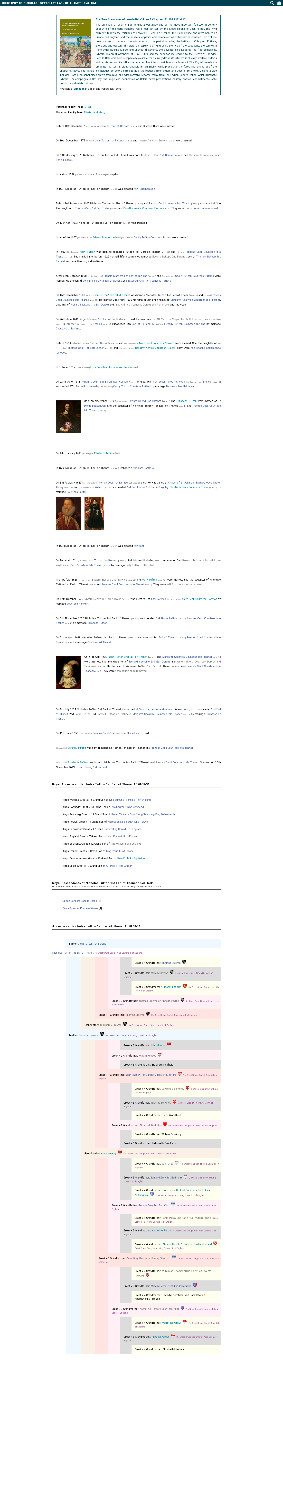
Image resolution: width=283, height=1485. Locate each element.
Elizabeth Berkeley (151, 1125)
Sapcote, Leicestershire (153, 709)
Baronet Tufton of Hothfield (199, 560)
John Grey (167, 1163)
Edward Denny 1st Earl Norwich (91, 343)
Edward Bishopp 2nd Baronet (169, 256)
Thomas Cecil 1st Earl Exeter (92, 208)
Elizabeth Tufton (186, 401)
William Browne (159, 973)
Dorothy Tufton (76, 747)
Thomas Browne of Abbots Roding (159, 1000)
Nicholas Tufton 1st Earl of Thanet (73, 952)
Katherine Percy (161, 1230)
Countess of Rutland (68, 328)
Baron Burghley (160, 487)
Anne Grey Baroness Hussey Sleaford (148, 1258)
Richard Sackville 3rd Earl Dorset (89, 304)
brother (71, 324)
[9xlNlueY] (169, 1045)
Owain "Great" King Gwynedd (127, 807)
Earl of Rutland (141, 324)
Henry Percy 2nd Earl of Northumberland (185, 1217)
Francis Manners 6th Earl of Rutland (125, 275)
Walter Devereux (171, 1322)
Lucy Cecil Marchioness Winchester (111, 367)
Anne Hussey (108, 1153)
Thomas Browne (171, 962)
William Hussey (147, 1055)
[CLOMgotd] (215, 1244)
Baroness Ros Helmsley (180, 386)
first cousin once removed (168, 381)
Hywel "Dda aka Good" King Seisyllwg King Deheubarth (143, 814)
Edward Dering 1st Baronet (145, 401)
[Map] (58, 324)
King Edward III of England (122, 836)
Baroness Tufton (97, 622)
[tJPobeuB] (147, 1275)
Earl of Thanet (167, 637)
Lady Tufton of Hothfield (140, 565)
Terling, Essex (64, 159)
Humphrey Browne (111, 1025)
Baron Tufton (169, 618)
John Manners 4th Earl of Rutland (102, 280)
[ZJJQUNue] (176, 1163)
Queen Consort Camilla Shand (79, 900)
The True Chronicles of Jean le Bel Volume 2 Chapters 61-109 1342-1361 (141, 19)
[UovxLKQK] (187, 1088)
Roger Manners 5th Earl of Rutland (100, 319)
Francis (97, 324)
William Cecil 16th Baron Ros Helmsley (105, 381)
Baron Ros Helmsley (88, 386)
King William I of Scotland (125, 843)
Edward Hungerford (104, 237)
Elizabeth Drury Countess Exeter (189, 487)
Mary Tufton (87, 251)
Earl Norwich (158, 599)
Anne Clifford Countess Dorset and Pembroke (142, 304)
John (186, 709)
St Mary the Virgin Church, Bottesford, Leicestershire (189, 319)
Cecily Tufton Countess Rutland (153, 237)
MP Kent (139, 545)
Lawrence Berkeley (172, 1088)
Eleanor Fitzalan (172, 987)
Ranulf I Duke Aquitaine (131, 858)
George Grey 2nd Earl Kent (154, 1205)
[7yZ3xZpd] (185, 1322)
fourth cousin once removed (201, 208)
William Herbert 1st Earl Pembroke (171, 1286)
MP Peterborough (144, 188)
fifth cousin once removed (131, 671)
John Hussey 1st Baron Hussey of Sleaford (150, 1074)
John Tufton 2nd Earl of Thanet (111, 295)
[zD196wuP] (152, 1195)
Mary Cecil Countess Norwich (156, 343)
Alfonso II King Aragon (119, 865)
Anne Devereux (161, 1336)
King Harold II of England (127, 829)
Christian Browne (158, 140)
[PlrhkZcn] (185, 987)
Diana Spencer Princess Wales (80, 908)
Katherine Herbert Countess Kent (159, 1308)
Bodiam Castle (142, 468)
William (99, 487)
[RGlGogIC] (184, 962)
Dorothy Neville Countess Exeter (142, 208)
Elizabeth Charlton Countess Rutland (149, 280)
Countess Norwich (77, 603)
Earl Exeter (138, 487)
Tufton (87, 106)
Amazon (79, 88)
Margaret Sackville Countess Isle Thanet (195, 299)
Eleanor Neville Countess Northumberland (187, 1244)
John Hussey (158, 1045)
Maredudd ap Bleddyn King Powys (128, 821)
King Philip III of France (120, 851)
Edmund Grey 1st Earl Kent (166, 1177)
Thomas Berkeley (161, 1102)
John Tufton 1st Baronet (115, 126)
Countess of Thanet (99, 642)
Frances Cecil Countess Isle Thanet (169, 203)
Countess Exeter (76, 492)
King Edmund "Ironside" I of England (130, 799)
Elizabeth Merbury (94, 112)
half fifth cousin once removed (185, 584)
